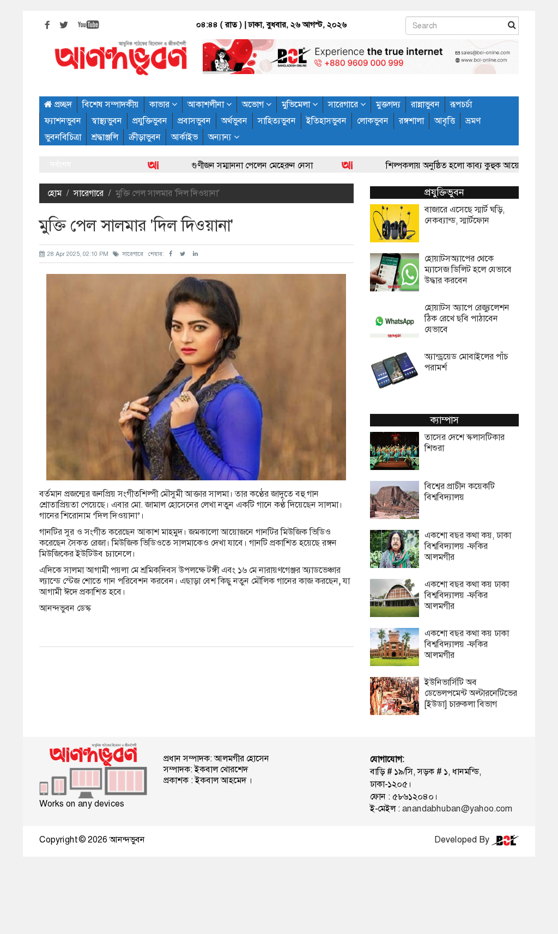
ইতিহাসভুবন (326, 120)
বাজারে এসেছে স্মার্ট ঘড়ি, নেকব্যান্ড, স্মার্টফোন (464, 215)
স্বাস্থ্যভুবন (107, 120)
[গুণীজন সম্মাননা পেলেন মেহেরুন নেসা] (128, 165)
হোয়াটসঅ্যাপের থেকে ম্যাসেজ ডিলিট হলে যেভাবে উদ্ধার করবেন (468, 269)
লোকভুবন (373, 120)
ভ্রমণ (472, 120)
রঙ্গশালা (411, 120)
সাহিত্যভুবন (277, 120)
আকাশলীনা (206, 104)
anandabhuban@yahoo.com (457, 808)
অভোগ (254, 104)
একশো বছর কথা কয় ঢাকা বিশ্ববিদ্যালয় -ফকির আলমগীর (466, 595)
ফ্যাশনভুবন (63, 120)
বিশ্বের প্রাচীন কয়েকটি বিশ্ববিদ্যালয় (459, 492)
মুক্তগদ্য (388, 104)
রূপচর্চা (461, 104)
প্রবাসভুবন (194, 120)
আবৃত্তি (444, 120)
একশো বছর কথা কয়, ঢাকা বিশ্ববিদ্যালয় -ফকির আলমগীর (467, 546)
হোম (54, 193)
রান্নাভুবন (425, 104)
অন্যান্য (221, 137)
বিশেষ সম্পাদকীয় (110, 104)
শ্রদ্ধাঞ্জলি (105, 137)
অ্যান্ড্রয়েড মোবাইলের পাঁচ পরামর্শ (466, 362)
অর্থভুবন (234, 120)
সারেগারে (344, 104)
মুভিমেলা (297, 104)
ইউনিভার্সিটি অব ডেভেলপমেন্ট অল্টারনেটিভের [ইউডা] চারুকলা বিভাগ (470, 693)
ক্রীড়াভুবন (145, 137)
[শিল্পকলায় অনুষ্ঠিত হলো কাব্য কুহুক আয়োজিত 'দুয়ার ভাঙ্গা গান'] (322, 165)
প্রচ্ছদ (62, 104)
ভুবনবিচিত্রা (63, 137)
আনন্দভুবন (127, 839)
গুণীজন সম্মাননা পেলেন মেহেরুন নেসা (226, 165)
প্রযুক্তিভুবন (149, 120)
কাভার (160, 104)
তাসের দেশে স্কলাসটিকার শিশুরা (464, 443)
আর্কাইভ (184, 137)
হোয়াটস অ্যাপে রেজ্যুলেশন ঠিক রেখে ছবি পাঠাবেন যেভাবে (467, 318)
